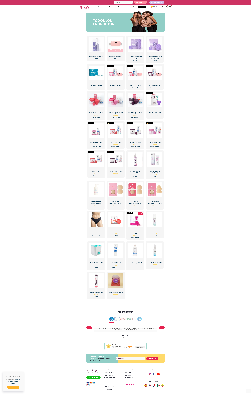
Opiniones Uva (128, 375)
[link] (129, 384)
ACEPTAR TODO (13, 387)
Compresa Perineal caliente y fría (135, 57)
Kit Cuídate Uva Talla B (135, 142)
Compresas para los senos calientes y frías (155, 57)
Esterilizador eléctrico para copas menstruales (96, 263)
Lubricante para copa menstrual (115, 263)
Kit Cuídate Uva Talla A (116, 142)
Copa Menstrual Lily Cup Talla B (135, 232)
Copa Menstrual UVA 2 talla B (135, 112)
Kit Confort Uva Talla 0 (115, 85)
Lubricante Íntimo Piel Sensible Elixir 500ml (96, 202)
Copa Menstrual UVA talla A (155, 112)
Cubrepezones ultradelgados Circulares (115, 202)
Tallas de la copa (109, 388)
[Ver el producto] (102, 42)
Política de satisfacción (109, 377)
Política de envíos (109, 375)
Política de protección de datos (14, 380)
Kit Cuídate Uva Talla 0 (96, 142)
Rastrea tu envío (129, 377)
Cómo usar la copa (109, 386)
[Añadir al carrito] (102, 39)
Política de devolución (109, 374)
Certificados (109, 389)
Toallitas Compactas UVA (96, 292)
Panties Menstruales (96, 232)
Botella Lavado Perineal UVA (96, 56)
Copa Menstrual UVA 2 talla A (96, 112)
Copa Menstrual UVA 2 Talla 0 (116, 112)
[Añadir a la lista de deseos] (102, 44)
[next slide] (162, 327)
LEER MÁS (13, 384)
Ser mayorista (128, 372)
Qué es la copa (109, 385)
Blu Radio (125, 336)
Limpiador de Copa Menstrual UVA (135, 172)
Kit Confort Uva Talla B (155, 85)
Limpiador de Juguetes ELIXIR (154, 262)
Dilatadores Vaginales (96, 85)
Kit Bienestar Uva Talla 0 (155, 142)
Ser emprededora (128, 374)
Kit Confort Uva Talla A (135, 85)
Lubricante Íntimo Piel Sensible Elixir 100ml (154, 172)
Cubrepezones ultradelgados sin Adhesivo (135, 202)
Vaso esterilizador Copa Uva (116, 292)
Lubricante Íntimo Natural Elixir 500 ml (135, 263)
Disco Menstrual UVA (115, 232)
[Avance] (102, 47)
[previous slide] (89, 327)
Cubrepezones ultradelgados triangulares (155, 202)
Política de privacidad (109, 372)
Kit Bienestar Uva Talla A (96, 171)
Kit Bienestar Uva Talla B (116, 171)
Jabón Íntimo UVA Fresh (155, 232)
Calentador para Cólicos (115, 56)
